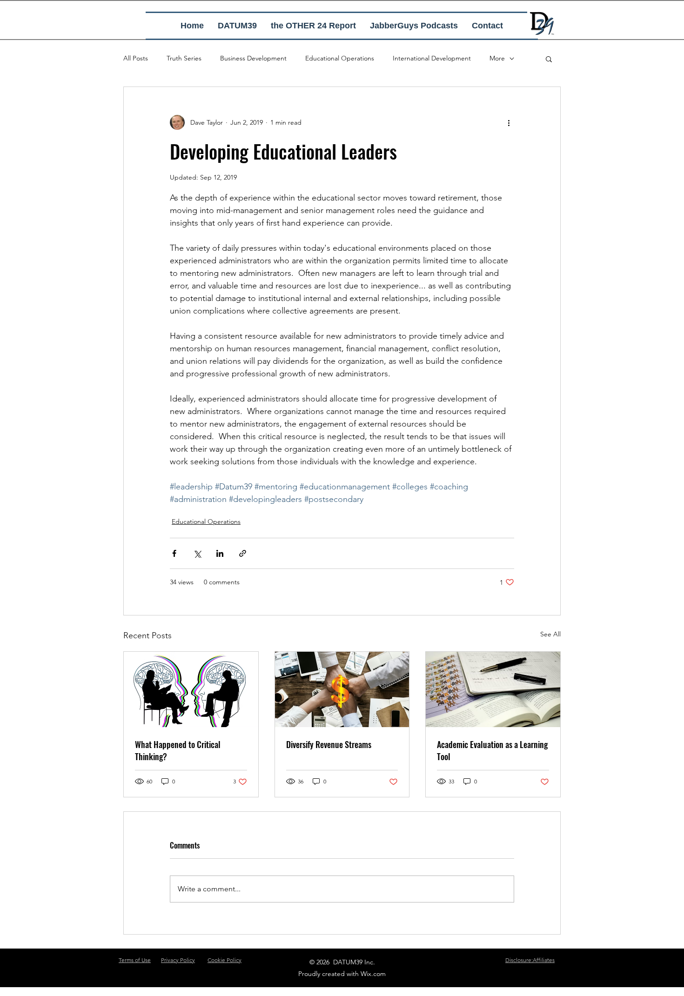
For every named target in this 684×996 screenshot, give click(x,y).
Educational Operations (339, 58)
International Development (432, 58)
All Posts (135, 58)
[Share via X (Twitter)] (197, 553)
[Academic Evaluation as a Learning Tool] (493, 689)
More (497, 58)
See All (550, 634)
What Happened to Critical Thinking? (178, 750)
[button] (548, 58)
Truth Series (184, 58)
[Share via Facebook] (174, 553)
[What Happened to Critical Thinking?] (191, 689)
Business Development (253, 58)
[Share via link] (242, 553)
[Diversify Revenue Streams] (342, 689)
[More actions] (508, 122)
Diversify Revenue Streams (328, 744)
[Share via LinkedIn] (219, 553)
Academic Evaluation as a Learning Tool (492, 750)
